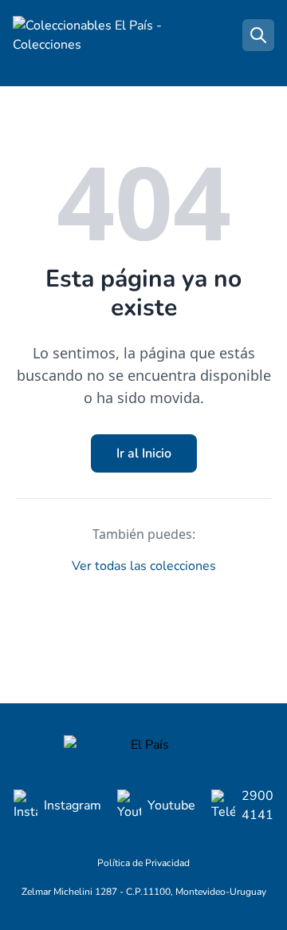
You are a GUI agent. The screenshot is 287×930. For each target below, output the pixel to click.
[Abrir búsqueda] (258, 35)
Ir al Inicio (143, 453)
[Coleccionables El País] (143, 744)
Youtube (171, 805)
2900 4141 (257, 805)
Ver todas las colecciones (144, 566)
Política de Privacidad (143, 863)
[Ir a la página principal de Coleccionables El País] (92, 35)
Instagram (72, 805)
